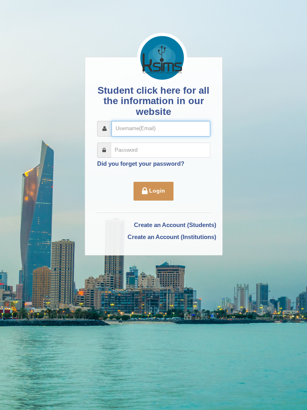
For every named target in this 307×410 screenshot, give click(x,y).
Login (156, 190)
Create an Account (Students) (175, 224)
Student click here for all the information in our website (153, 101)
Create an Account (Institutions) (172, 236)
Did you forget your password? (140, 163)
